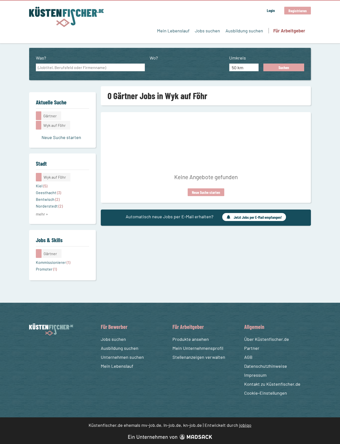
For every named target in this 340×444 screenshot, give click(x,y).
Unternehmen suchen (122, 357)
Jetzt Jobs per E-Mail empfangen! (258, 217)
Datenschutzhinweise (265, 366)
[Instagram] (42, 347)
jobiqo (245, 425)
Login (271, 10)
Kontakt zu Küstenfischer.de (272, 384)
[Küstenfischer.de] (66, 17)
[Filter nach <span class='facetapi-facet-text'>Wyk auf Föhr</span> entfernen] (39, 125)
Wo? (154, 58)
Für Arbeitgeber (289, 30)
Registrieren (297, 10)
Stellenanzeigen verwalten (198, 357)
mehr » (42, 214)
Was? (41, 58)
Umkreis (237, 58)
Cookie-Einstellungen (265, 393)
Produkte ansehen (190, 339)
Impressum (255, 375)
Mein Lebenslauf (173, 30)
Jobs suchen (207, 30)
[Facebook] (33, 347)
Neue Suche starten (206, 192)
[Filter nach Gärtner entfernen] (39, 253)
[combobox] (90, 68)
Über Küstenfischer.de (266, 339)
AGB (248, 357)
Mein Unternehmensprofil (197, 348)
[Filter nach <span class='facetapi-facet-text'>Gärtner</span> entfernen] (39, 115)
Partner (251, 348)
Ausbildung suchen (244, 30)
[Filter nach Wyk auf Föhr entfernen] (39, 177)
